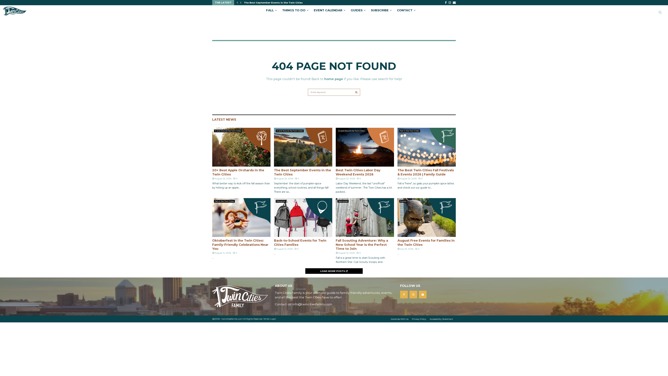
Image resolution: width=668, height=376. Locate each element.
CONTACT (404, 10)
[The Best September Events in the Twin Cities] (303, 147)
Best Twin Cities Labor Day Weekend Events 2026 (276, 2)
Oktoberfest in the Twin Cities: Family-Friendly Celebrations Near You (240, 245)
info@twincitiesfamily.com (312, 304)
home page (333, 79)
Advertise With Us (399, 319)
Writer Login (269, 319)
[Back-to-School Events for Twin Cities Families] (303, 217)
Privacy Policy (419, 319)
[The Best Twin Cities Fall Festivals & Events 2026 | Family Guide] (426, 147)
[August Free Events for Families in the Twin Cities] (426, 217)
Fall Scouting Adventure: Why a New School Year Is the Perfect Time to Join (362, 245)
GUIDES (357, 10)
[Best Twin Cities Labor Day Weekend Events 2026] (365, 147)
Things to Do (293, 10)
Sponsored (343, 201)
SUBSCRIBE (380, 10)
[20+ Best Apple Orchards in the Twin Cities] (241, 147)
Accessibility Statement (441, 319)
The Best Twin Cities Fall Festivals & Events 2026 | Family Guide (425, 172)
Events (403, 201)
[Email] (423, 294)
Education (281, 201)
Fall (270, 10)
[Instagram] (413, 294)
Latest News (224, 120)
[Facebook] (404, 294)
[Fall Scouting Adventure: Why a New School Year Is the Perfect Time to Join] (365, 217)
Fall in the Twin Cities (409, 131)
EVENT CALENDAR (328, 10)
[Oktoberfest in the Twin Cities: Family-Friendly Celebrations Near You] (241, 217)
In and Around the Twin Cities (228, 131)
